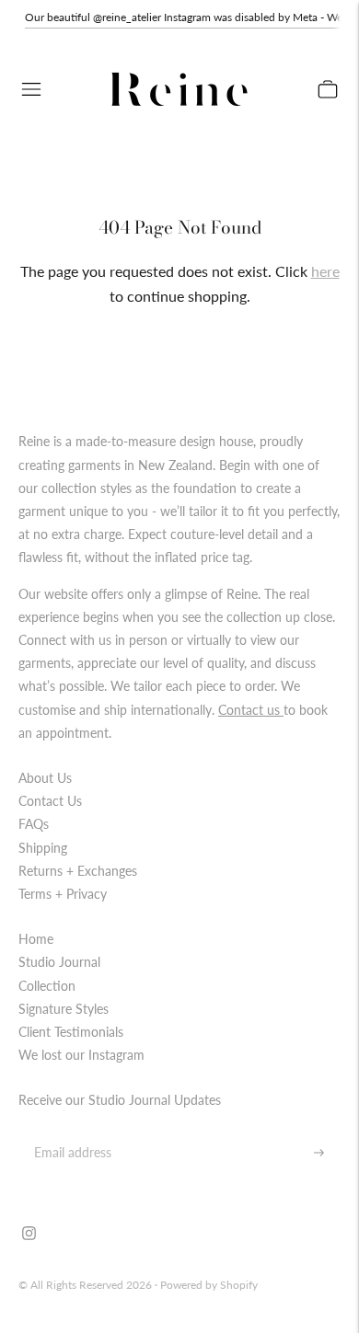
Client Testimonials (70, 1032)
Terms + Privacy (62, 894)
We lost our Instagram (81, 1055)
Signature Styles (63, 1009)
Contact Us (50, 801)
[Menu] (31, 89)
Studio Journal (59, 962)
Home (35, 939)
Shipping (42, 848)
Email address (70, 1131)
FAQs (33, 824)
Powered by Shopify (209, 1285)
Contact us (251, 710)
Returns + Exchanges (77, 871)
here (325, 271)
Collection (46, 986)
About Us (45, 778)
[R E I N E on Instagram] (29, 1235)
